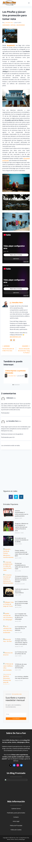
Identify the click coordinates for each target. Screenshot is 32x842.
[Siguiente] (26, 375)
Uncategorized (21, 25)
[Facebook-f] (11, 497)
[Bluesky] (21, 765)
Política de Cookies (16, 830)
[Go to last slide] (6, 375)
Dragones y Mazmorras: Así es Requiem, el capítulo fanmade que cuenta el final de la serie (21, 527)
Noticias (13, 25)
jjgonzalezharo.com (15, 337)
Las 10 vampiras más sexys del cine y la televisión (21, 628)
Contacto (16, 817)
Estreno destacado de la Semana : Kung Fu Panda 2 (24, 349)
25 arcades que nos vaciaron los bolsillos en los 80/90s (21, 539)
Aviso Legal (16, 821)
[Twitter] (16, 497)
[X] (10, 765)
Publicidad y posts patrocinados (16, 813)
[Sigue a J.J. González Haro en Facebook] (11, 340)
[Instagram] (21, 497)
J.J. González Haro (8, 22)
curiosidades (6, 25)
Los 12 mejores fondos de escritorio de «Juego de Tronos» (21, 603)
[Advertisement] (16, 470)
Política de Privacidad (16, 825)
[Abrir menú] (28, 3)
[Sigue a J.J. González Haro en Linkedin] (14, 340)
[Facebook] (14, 765)
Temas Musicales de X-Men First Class (8, 348)
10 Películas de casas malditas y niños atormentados (21, 666)
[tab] (14, 384)
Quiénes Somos (16, 808)
